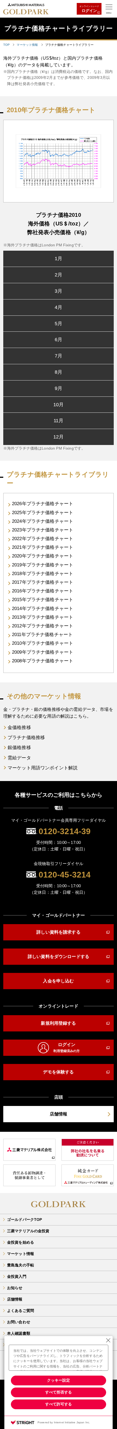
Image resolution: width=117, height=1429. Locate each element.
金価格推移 (19, 727)
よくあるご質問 (20, 1310)
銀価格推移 (19, 747)
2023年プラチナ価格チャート (42, 530)
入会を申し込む (58, 981)
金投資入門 (16, 1276)
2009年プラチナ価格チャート (42, 652)
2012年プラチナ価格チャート (42, 625)
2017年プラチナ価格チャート (42, 582)
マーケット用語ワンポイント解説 (43, 767)
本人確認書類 (18, 1333)
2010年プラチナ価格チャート (42, 643)
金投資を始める (20, 1242)
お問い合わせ (18, 1322)
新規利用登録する (58, 1023)
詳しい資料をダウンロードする (58, 956)
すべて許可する (58, 1404)
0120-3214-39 (65, 831)
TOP (6, 44)
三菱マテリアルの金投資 (28, 1231)
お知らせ (15, 1288)
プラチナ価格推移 (26, 737)
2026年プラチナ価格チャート (42, 503)
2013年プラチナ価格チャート (42, 617)
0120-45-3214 (65, 874)
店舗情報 (15, 1299)
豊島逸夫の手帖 (20, 1265)
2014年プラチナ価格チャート (42, 608)
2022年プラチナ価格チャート (42, 538)
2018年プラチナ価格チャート (42, 573)
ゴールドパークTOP (24, 1219)
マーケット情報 (27, 44)
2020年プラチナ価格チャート (42, 556)
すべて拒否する (58, 1392)
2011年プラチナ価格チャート (42, 634)
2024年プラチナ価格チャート (42, 521)
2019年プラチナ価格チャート (42, 564)
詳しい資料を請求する (58, 932)
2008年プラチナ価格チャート (42, 660)
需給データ (19, 757)
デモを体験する (58, 1072)
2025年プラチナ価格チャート (42, 512)
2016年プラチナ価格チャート (42, 590)
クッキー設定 (58, 1380)
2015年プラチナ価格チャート (42, 599)
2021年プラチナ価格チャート (42, 547)
